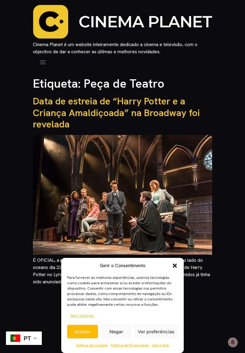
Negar (116, 331)
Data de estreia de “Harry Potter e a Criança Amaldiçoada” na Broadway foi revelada (116, 112)
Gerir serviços (82, 315)
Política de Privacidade (130, 345)
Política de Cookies (92, 345)
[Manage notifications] (233, 342)
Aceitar (82, 331)
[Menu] (42, 62)
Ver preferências (156, 331)
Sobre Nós (160, 345)
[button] (175, 266)
